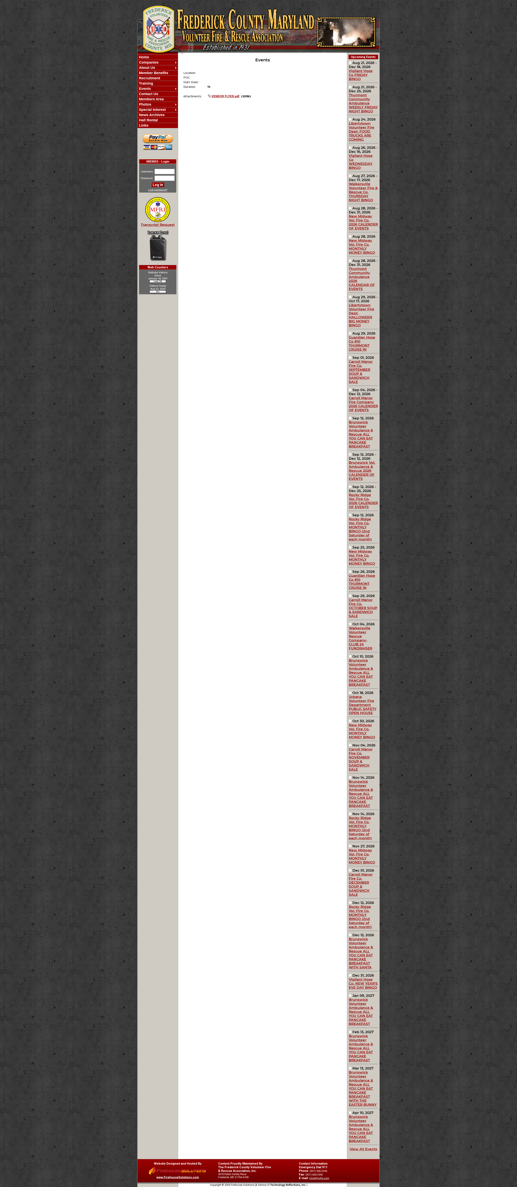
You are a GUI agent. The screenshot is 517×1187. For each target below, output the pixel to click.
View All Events (363, 1149)
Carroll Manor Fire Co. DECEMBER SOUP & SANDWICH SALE (361, 884)
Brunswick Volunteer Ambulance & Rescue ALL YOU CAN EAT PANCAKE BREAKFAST (361, 434)
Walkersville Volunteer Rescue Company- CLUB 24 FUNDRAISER (360, 638)
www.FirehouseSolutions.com (178, 1177)
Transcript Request (158, 225)
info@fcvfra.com (319, 1178)
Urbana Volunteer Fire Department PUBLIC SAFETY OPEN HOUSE (362, 705)
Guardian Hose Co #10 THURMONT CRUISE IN (362, 343)
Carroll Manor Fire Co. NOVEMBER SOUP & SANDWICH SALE (361, 759)
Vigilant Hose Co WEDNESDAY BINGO (361, 162)
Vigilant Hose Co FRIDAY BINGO (361, 75)
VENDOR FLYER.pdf (226, 96)
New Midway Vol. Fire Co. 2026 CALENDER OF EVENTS (363, 222)
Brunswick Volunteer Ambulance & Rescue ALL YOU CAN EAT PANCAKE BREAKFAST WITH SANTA (361, 953)
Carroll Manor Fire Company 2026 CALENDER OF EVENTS (363, 404)
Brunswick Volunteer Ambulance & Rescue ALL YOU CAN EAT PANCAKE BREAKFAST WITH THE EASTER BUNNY (363, 1088)
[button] (155, 62)
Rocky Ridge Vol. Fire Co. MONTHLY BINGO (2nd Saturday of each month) (360, 529)
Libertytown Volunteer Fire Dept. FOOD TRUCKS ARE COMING (361, 131)
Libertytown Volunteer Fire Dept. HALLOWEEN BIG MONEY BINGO (361, 315)
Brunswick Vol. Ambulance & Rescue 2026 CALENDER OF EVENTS (362, 471)
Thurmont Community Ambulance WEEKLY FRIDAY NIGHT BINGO (363, 103)
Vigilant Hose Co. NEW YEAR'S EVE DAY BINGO (363, 983)
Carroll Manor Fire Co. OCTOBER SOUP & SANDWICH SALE (363, 608)
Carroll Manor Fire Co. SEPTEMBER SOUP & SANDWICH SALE (361, 372)
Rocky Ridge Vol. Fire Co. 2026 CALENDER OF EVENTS (363, 501)
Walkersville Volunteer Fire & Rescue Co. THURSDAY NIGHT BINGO (363, 192)
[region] (158, 91)
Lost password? (157, 189)
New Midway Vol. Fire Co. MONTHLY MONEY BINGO (362, 246)
